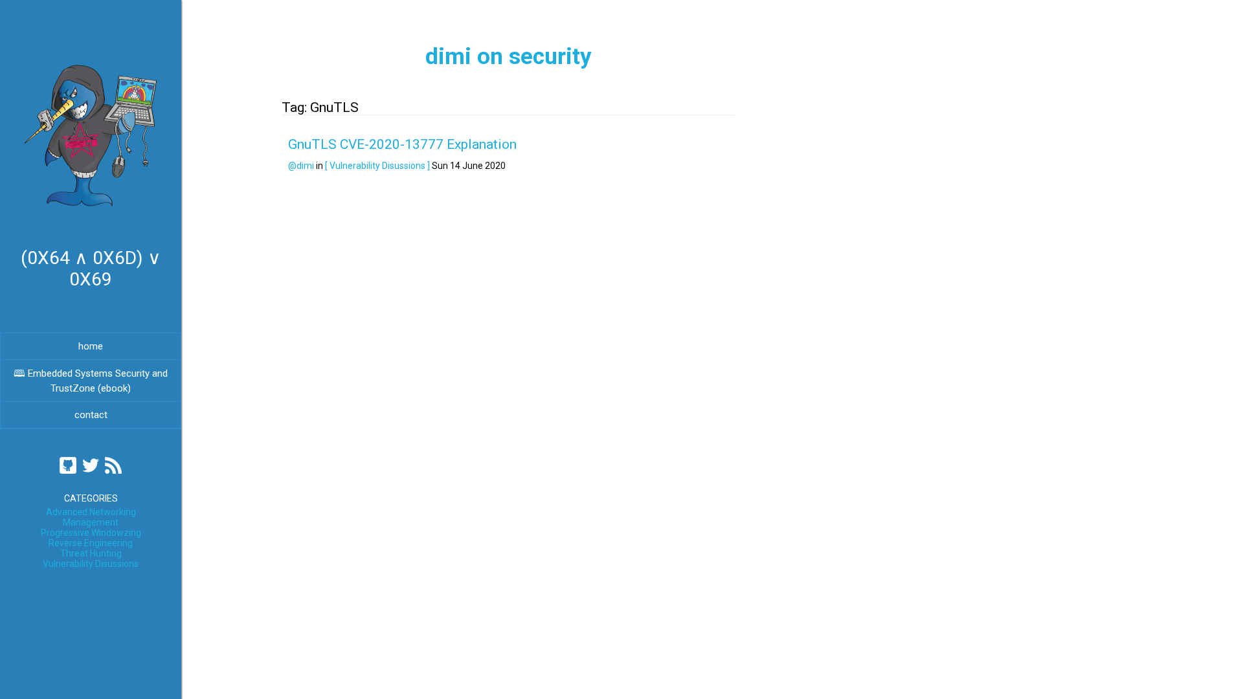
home (90, 346)
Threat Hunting (91, 553)
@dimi (301, 166)
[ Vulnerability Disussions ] (377, 166)
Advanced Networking (91, 512)
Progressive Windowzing (91, 532)
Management (90, 522)
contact (90, 415)
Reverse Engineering (91, 543)
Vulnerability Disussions (91, 564)
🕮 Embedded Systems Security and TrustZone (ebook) (91, 381)
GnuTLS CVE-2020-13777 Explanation (402, 144)
